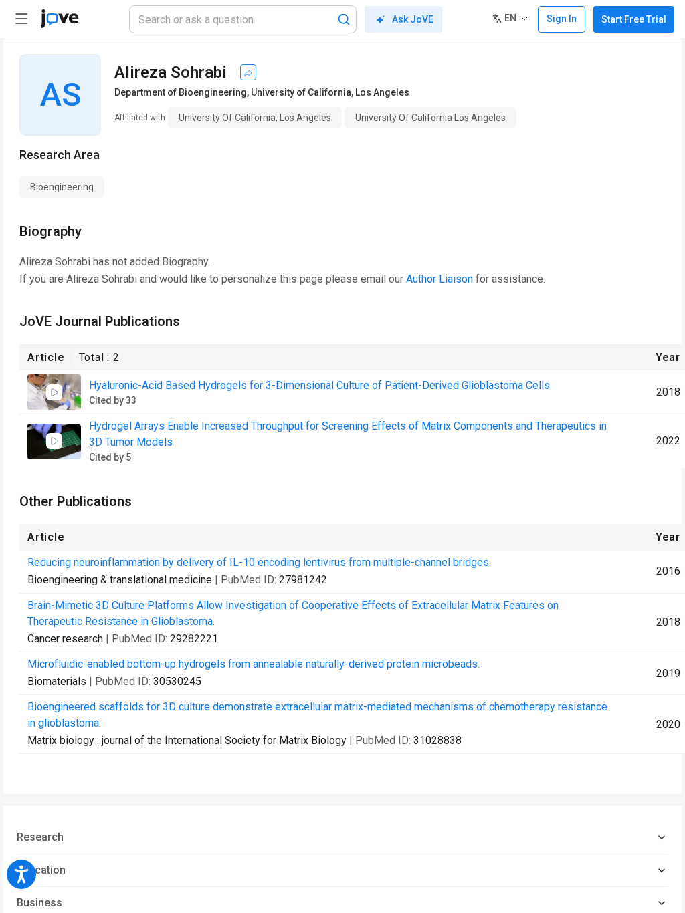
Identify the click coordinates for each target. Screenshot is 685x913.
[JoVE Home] (59, 18)
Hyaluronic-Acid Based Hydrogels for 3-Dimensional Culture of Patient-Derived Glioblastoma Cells (319, 385)
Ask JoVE (412, 19)
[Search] (344, 19)
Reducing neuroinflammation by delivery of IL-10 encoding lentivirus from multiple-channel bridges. (259, 562)
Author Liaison (439, 279)
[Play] (54, 392)
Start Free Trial (633, 19)
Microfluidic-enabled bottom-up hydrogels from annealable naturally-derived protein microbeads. (253, 664)
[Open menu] (21, 18)
